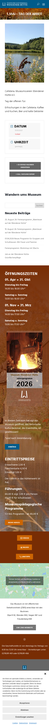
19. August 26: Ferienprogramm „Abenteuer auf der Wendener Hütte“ (23, 231)
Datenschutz (23, 723)
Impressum (33, 723)
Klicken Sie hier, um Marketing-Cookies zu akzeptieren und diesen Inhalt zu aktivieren (25, 581)
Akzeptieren (24, 703)
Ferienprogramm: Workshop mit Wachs (22, 248)
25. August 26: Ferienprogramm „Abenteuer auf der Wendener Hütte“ (23, 221)
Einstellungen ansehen (24, 717)
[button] (45, 674)
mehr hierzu (14, 522)
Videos (26, 538)
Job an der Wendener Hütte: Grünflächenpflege (17, 256)
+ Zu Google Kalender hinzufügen (25, 166)
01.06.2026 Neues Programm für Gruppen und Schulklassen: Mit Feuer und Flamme (24, 240)
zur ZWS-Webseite (24, 627)
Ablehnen (25, 710)
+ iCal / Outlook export (25, 174)
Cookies (15, 723)
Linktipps (26, 556)
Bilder (26, 547)
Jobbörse (12, 447)
